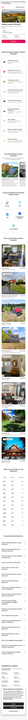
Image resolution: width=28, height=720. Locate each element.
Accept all (13, 704)
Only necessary (13, 707)
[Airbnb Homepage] (3, 7)
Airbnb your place (20, 7)
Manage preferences (13, 711)
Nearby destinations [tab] (6, 668)
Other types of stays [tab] (17, 668)
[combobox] (13, 32)
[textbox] (7, 37)
